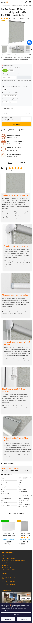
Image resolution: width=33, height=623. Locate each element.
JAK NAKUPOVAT (7, 568)
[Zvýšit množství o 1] (30, 119)
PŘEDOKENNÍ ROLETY (25, 478)
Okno (5, 70)
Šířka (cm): (5, 74)
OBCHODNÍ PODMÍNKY (8, 558)
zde (7, 610)
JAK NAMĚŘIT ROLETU (8, 570)
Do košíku (16, 124)
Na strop (14, 102)
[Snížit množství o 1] (22, 119)
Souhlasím (24, 619)
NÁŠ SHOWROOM (7, 563)
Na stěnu (6, 102)
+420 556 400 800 (10, 581)
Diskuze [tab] (22, 162)
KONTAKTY (5, 565)
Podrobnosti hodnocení (23, 18)
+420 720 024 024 (10, 585)
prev (1, 526)
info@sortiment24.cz (11, 578)
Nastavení (16, 614)
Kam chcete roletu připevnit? (10, 99)
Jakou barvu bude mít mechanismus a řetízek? (14, 87)
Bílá (5, 89)
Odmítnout (8, 619)
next (31, 526)
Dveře (11, 70)
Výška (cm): (20, 74)
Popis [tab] (10, 162)
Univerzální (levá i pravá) (10, 95)
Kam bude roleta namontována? (10, 68)
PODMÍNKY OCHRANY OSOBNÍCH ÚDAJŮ (13, 561)
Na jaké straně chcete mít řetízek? (11, 93)
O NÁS (3, 556)
